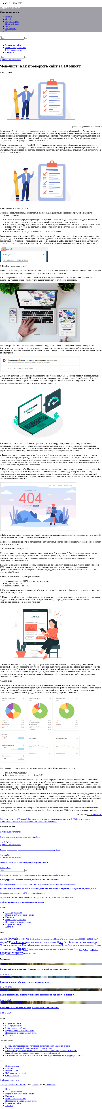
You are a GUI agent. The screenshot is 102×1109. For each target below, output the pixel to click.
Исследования (79, 942)
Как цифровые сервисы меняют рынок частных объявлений (29, 879)
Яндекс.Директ (12, 24)
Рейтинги (90, 945)
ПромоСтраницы (69, 945)
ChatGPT (3, 939)
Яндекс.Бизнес (34, 949)
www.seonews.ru (94, 814)
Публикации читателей (10, 59)
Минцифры (27, 945)
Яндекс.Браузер (44, 949)
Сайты (14, 949)
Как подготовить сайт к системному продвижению (24, 982)
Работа (83, 945)
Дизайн (67, 942)
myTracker (70, 939)
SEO (96, 939)
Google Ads (24, 939)
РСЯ (79, 945)
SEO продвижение (13, 50)
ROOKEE (82, 939)
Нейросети (37, 945)
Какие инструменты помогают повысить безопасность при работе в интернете (36, 875)
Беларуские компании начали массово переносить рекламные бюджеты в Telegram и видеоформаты (48, 888)
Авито (46, 942)
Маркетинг (5, 945)
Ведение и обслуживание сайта (19, 915)
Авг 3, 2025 (5, 855)
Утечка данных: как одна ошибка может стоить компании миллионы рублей (30, 850)
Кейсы (90, 942)
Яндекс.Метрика (29, 953)
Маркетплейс (16, 945)
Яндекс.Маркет (12, 21)
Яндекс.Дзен (72, 949)
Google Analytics (35, 939)
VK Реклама (10, 29)
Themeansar (50, 1084)
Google (8, 19)
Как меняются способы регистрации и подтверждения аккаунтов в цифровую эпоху (38, 884)
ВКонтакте (53, 942)
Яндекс (8, 17)
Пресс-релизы (55, 945)
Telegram (3, 943)
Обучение (46, 945)
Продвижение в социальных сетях (21, 922)
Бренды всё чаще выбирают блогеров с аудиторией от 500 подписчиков (34, 969)
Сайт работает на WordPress (13, 1084)
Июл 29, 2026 (6, 974)
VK (6, 31)
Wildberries (30, 943)
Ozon (77, 939)
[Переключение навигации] (1, 36)
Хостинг (9, 927)
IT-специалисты (47, 939)
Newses (35, 1084)
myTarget (62, 939)
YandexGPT (39, 943)
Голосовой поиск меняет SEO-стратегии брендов (22, 893)
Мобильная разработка (15, 47)
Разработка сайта (13, 45)
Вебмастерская (6, 964)
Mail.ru (56, 939)
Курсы (95, 943)
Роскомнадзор (5, 949)
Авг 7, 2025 (5, 842)
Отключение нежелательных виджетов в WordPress (20, 837)
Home (7, 1089)
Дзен (7, 26)
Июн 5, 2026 (5, 1000)
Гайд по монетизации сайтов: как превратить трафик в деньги (24, 862)
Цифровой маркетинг (10, 8)
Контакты (9, 52)
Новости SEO (6, 977)
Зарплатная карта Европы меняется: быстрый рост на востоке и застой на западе (36, 897)
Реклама (98, 945)
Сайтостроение (12, 1075)
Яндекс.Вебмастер (58, 949)
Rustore (89, 938)
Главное (3, 989)
